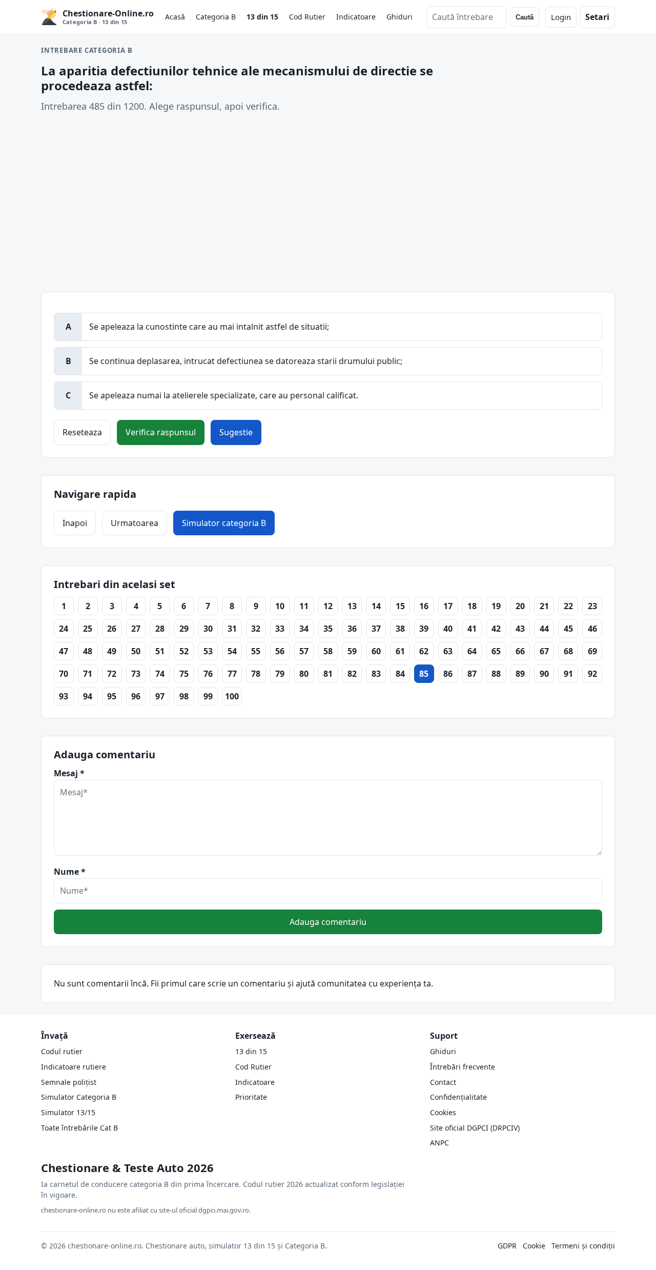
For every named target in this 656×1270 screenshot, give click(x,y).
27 (135, 628)
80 (304, 673)
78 (255, 673)
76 (208, 673)
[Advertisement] (328, 202)
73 (135, 673)
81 (328, 673)
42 (496, 628)
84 (400, 673)
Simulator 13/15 (68, 1112)
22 (568, 606)
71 (87, 673)
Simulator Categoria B (78, 1097)
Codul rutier (62, 1051)
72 (111, 673)
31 (232, 628)
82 (352, 673)
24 (63, 628)
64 (472, 651)
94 (87, 696)
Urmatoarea (134, 523)
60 (376, 651)
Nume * (70, 871)
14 (376, 606)
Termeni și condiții (583, 1246)
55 (255, 651)
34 (304, 628)
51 (160, 651)
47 (63, 651)
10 (279, 606)
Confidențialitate (458, 1097)
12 (328, 606)
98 (184, 696)
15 (400, 606)
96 (135, 696)
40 (448, 628)
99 (208, 696)
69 (592, 651)
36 (352, 628)
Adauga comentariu (328, 922)
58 (328, 651)
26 (111, 628)
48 (87, 651)
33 (279, 628)
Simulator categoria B (224, 523)
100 (232, 696)
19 (496, 606)
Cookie (534, 1246)
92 (592, 673)
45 (568, 628)
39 (423, 628)
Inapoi (75, 523)
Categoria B (216, 17)
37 (376, 628)
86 (448, 673)
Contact (443, 1082)
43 (520, 628)
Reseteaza (82, 432)
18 (472, 606)
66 (520, 651)
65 (496, 651)
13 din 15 (262, 17)
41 (472, 628)
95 (111, 696)
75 (184, 673)
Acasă (175, 17)
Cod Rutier (307, 17)
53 (208, 651)
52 (184, 651)
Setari (597, 17)
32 (255, 628)
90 (544, 673)
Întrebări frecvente (462, 1067)
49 (111, 651)
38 (400, 628)
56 (279, 651)
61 (400, 651)
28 (160, 628)
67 (544, 651)
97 (160, 696)
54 (232, 651)
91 (568, 673)
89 (520, 673)
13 (352, 606)
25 (87, 628)
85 (423, 673)
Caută (525, 17)
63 (448, 651)
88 (496, 673)
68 (568, 651)
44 (544, 628)
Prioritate (251, 1097)
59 (352, 651)
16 (423, 606)
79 (279, 673)
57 (304, 651)
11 (304, 606)
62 (423, 651)
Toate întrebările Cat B (79, 1128)
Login (561, 17)
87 (472, 673)
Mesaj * (69, 773)
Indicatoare (356, 17)
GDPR (507, 1246)
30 (208, 628)
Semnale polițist (68, 1082)
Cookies (443, 1112)
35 (328, 628)
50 (135, 651)
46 (592, 628)
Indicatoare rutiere (73, 1067)
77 (232, 673)
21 (544, 606)
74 (160, 673)
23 (592, 606)
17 (448, 606)
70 (63, 673)
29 (184, 628)
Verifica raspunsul (161, 432)
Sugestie (236, 432)
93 (63, 696)
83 (376, 673)
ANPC (439, 1142)
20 (520, 606)
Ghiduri (399, 17)
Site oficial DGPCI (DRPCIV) (475, 1128)
